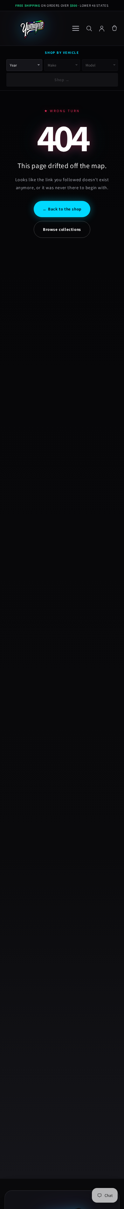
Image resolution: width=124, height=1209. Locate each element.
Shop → (61, 79)
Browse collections (62, 229)
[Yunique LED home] (31, 28)
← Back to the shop (62, 209)
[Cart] (114, 28)
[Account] (101, 28)
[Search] (89, 28)
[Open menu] (76, 28)
